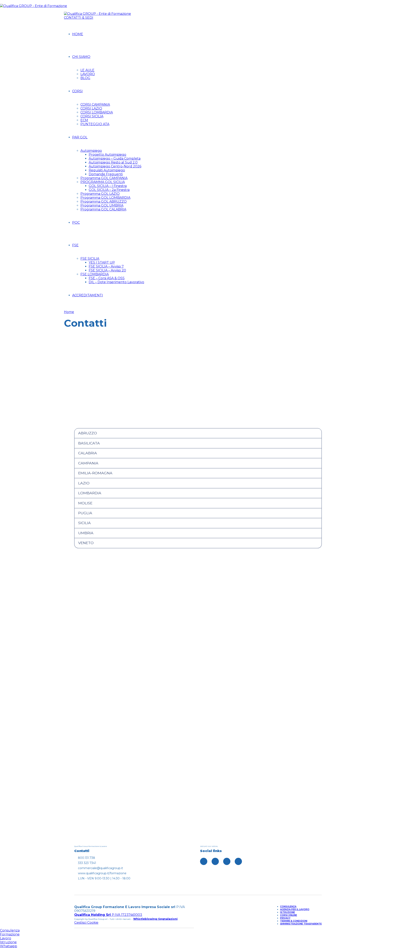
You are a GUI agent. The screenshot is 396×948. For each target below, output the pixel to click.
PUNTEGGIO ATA (94, 124)
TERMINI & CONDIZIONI (293, 920)
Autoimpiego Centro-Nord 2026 (115, 166)
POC (76, 222)
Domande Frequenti (106, 174)
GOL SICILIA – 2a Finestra (109, 190)
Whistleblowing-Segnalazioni (155, 918)
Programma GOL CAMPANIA (103, 178)
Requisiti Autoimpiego (107, 170)
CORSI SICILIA (91, 116)
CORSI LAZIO (91, 108)
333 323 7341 (133, 685)
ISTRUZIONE (287, 912)
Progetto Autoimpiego (107, 155)
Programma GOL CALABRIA (103, 209)
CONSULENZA (288, 906)
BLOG (85, 78)
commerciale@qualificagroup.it (263, 685)
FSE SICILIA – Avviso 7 (106, 266)
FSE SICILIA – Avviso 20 (107, 270)
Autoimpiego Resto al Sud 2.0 (113, 162)
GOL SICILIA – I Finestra (108, 186)
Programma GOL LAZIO (100, 194)
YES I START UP (102, 262)
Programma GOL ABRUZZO (103, 201)
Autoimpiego (91, 151)
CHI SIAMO (81, 57)
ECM (84, 120)
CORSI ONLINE (288, 915)
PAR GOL (79, 137)
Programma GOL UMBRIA (101, 205)
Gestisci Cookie (86, 923)
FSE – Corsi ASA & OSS (107, 278)
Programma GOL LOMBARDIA (105, 198)
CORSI (77, 91)
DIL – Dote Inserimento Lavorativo (116, 282)
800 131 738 (263, 639)
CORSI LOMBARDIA (96, 112)
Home (69, 312)
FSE (75, 245)
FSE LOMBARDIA (94, 274)
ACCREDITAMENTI (87, 295)
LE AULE (87, 70)
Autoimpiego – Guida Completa (114, 158)
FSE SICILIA (89, 259)
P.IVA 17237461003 (108, 915)
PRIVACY (285, 917)
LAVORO (87, 74)
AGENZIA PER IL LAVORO (294, 909)
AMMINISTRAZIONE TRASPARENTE (301, 923)
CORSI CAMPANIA (95, 104)
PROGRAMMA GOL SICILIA (102, 182)
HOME (77, 34)
